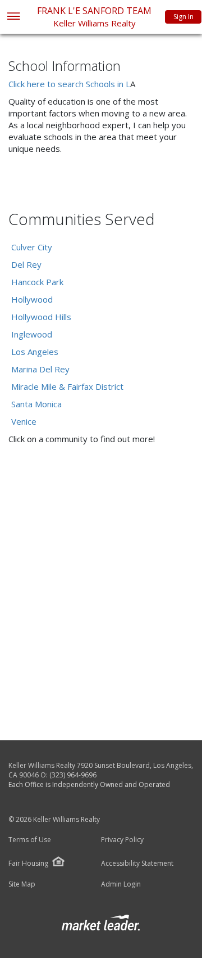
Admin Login (121, 884)
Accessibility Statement (137, 863)
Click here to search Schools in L (69, 83)
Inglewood (31, 334)
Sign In (183, 16)
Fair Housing (28, 863)
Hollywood (32, 299)
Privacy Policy (122, 839)
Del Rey (26, 264)
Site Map (21, 884)
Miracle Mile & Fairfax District (67, 386)
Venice (23, 421)
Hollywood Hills (41, 316)
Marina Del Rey (40, 369)
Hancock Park (37, 281)
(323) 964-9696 (73, 775)
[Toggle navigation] (13, 17)
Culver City (31, 247)
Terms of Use (29, 839)
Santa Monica (36, 404)
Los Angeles (34, 351)
